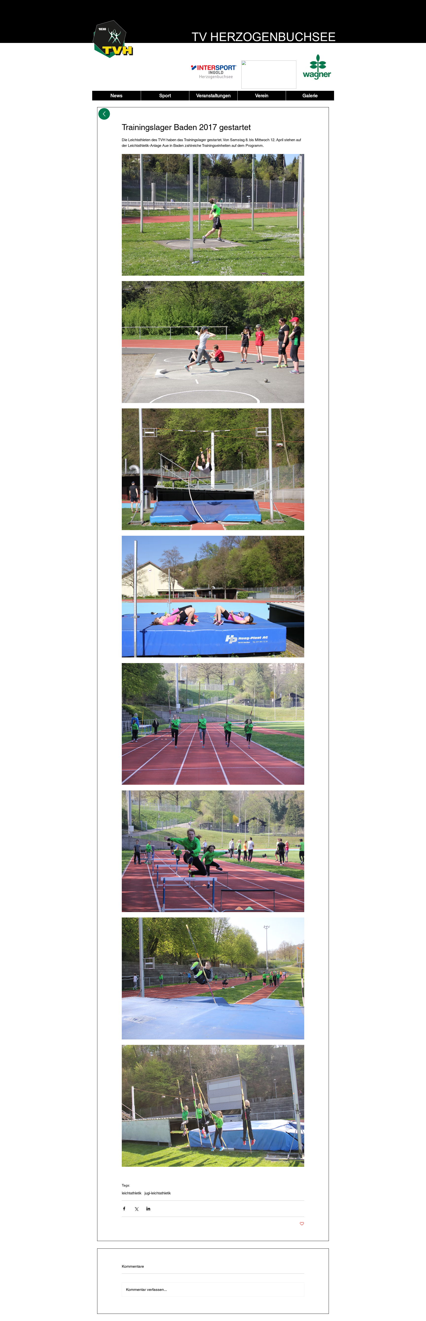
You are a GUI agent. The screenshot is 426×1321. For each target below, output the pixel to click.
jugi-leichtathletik (157, 1193)
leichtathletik (132, 1193)
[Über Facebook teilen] (124, 1208)
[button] (165, 95)
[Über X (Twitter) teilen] (136, 1208)
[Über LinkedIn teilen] (148, 1208)
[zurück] (104, 114)
